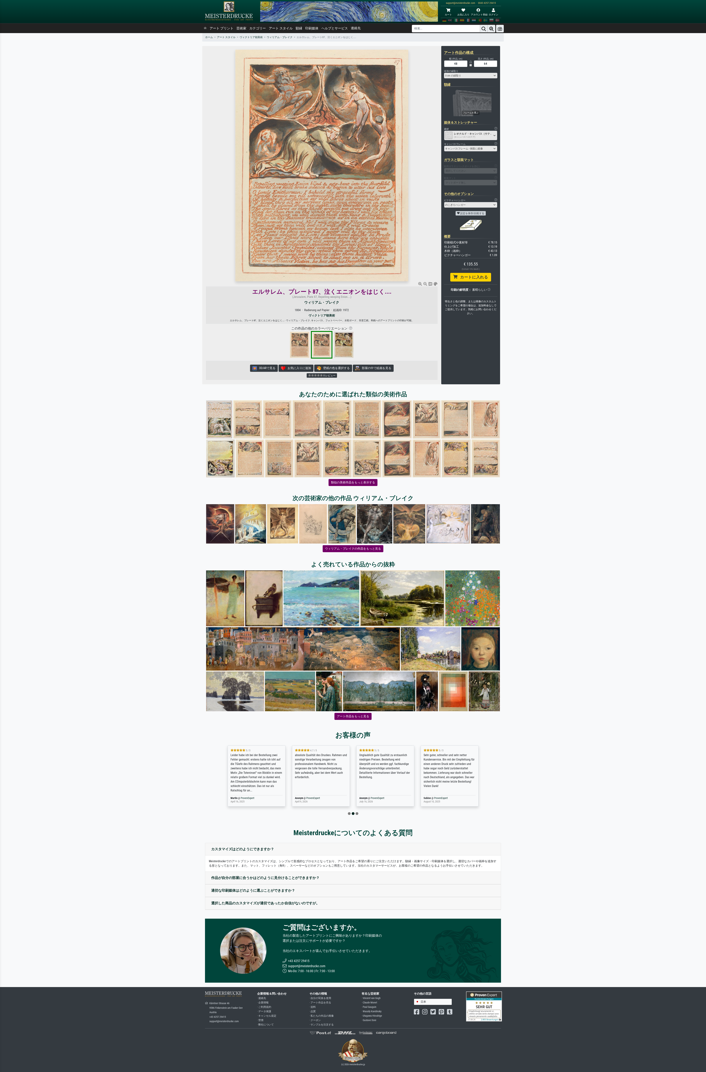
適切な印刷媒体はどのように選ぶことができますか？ (253, 890)
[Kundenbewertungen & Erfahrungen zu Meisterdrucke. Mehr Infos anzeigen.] (484, 1006)
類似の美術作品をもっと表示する (353, 482)
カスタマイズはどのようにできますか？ (242, 849)
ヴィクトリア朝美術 (251, 37)
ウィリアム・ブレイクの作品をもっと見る (353, 548)
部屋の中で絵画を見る (375, 368)
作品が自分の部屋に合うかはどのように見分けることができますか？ (265, 878)
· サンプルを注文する (321, 1024)
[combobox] (470, 75)
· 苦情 (260, 1020)
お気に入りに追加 (298, 368)
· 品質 (312, 1011)
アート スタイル (281, 28)
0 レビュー (329, 375)
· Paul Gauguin (369, 1007)
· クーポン (315, 1020)
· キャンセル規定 (266, 1015)
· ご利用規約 (264, 1007)
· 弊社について (265, 1024)
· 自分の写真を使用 (320, 998)
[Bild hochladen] (500, 28)
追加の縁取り (451, 71)
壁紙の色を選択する (335, 368)
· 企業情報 (263, 1002)
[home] (205, 28)
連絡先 (356, 28)
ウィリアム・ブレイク (280, 37)
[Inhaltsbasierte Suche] (491, 28)
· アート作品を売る (320, 1002)
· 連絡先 (261, 998)
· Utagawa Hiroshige (372, 1015)
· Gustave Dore (369, 1020)
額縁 (299, 28)
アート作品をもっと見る (353, 716)
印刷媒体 (311, 28)
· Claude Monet (369, 1002)
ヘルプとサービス (334, 28)
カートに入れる (472, 277)
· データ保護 (264, 1011)
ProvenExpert (245, 798)
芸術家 (241, 28)
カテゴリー (257, 28)
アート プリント (221, 28)
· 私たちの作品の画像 (321, 1015)
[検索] (484, 28)
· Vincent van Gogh (371, 998)
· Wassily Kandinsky (371, 1011)
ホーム (209, 37)
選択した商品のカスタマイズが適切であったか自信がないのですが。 (265, 903)
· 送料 (312, 1007)
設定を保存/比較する (472, 213)
